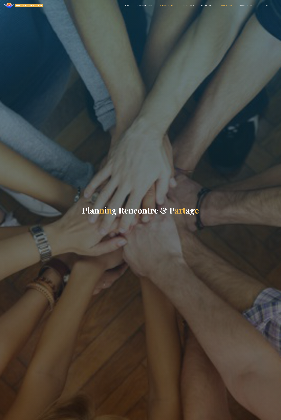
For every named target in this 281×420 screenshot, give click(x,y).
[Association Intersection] (9, 5)
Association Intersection (28, 5)
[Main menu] (275, 5)
